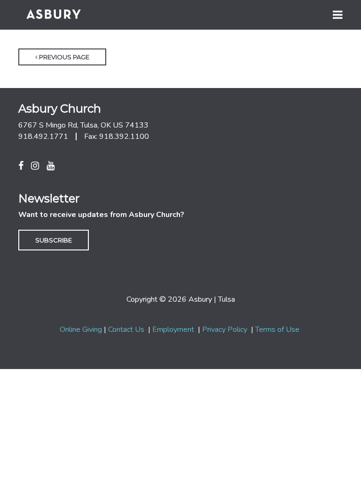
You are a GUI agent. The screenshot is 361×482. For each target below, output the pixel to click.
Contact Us (126, 329)
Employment (173, 329)
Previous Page (63, 57)
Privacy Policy (224, 329)
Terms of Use (277, 329)
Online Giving (81, 329)
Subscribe (53, 240)
